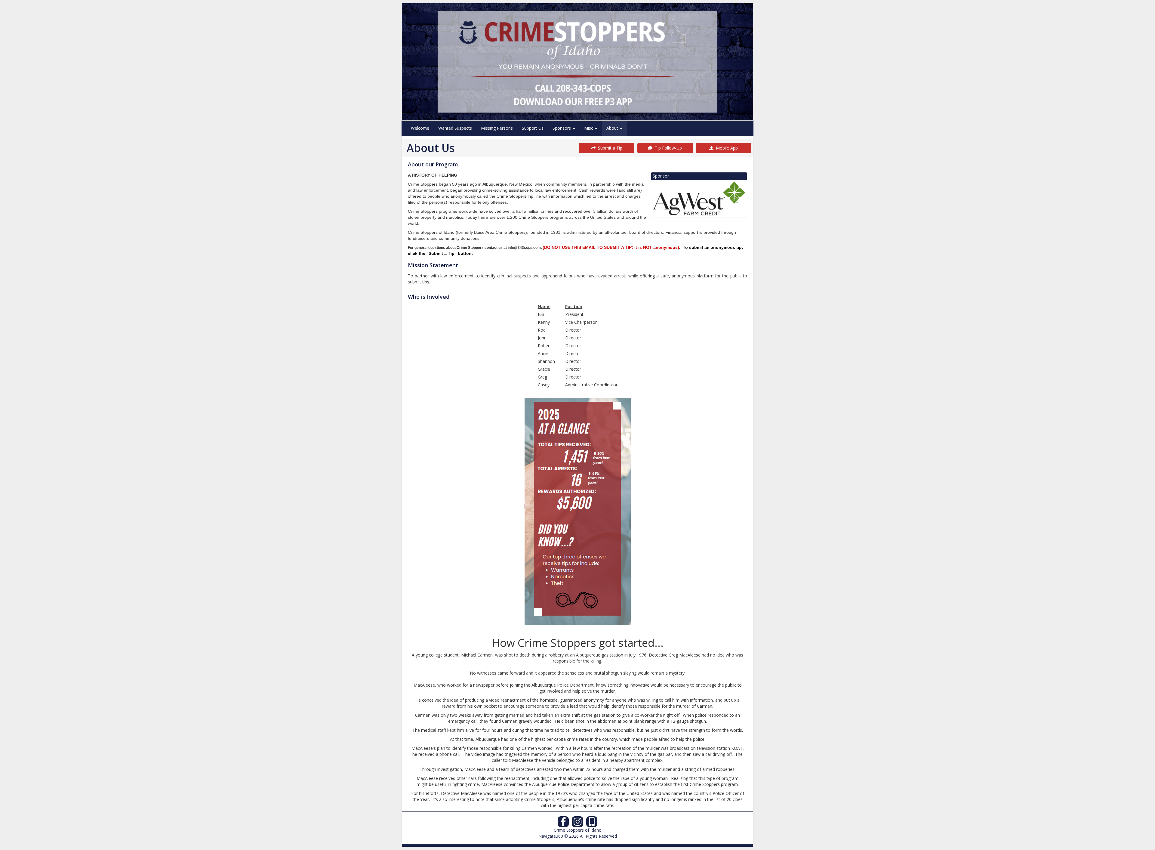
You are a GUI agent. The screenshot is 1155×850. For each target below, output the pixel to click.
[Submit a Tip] (577, 61)
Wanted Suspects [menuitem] (455, 128)
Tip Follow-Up (667, 148)
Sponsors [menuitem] (562, 128)
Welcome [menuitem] (420, 128)
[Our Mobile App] (592, 823)
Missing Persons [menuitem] (497, 128)
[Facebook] (563, 823)
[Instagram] (577, 823)
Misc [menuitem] (589, 128)
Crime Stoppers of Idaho (578, 830)
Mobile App (725, 148)
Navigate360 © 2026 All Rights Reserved (577, 836)
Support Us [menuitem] (533, 128)
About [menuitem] (612, 128)
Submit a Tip (609, 148)
